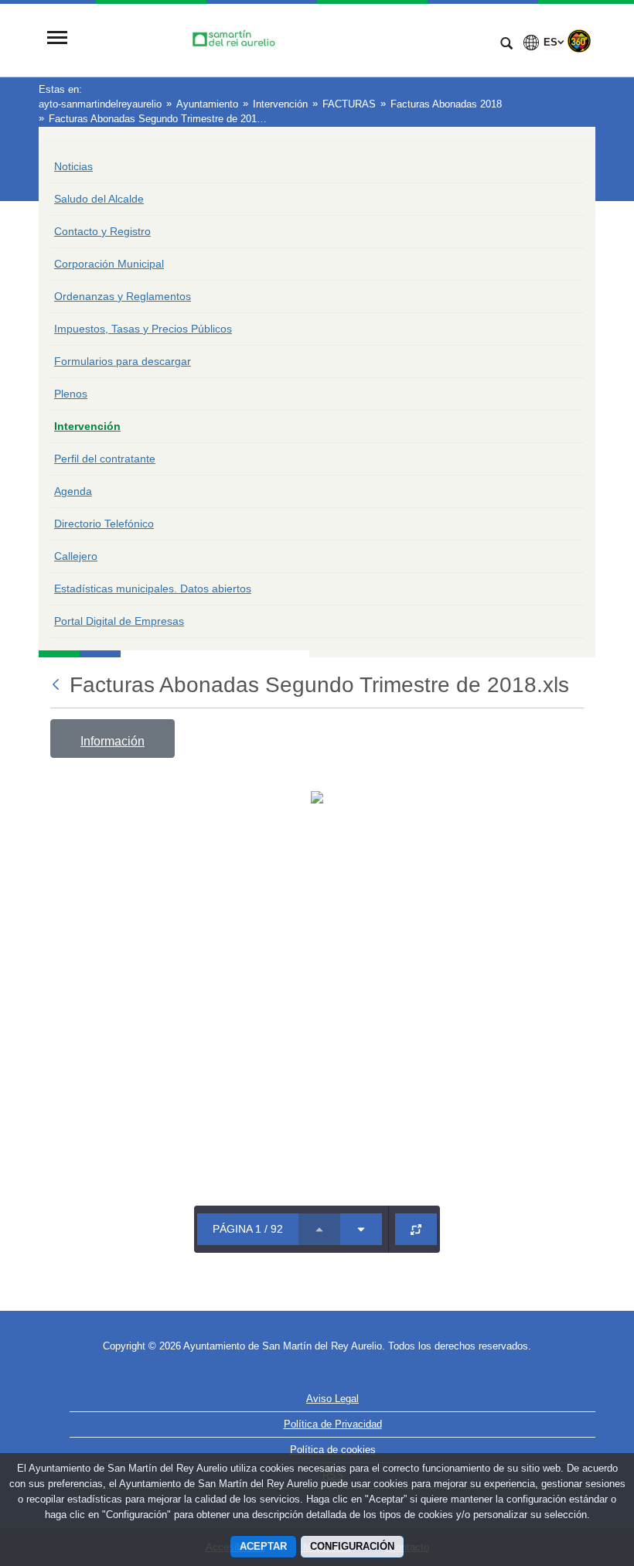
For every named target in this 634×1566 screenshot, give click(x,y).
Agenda (73, 491)
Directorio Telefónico (104, 523)
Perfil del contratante (104, 458)
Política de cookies (333, 1449)
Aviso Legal (332, 1398)
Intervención (87, 426)
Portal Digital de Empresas (119, 621)
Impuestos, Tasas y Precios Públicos (143, 328)
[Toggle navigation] (57, 39)
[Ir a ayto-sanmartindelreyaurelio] (282, 39)
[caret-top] (319, 1229)
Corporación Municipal (109, 264)
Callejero (75, 556)
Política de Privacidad (333, 1424)
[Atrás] (57, 685)
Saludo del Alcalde (99, 199)
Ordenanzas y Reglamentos (122, 296)
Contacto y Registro (102, 231)
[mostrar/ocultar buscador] (506, 45)
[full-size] (416, 1229)
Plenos (70, 393)
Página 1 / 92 (248, 1229)
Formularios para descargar (122, 361)
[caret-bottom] (361, 1229)
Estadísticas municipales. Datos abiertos (152, 588)
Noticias (73, 166)
